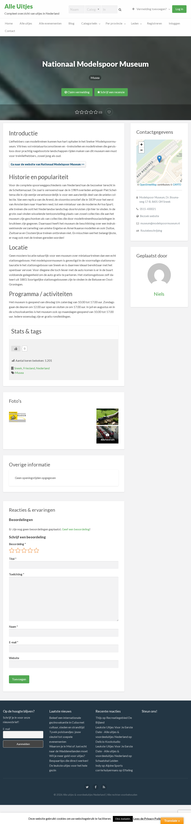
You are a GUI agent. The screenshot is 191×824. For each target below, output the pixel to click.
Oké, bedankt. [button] (123, 818)
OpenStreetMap (148, 184)
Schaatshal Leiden (107, 760)
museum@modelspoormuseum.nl (160, 223)
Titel (12, 558)
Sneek (18, 368)
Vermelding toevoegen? (151, 9)
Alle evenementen (50, 23)
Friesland (29, 368)
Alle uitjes (26, 23)
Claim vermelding (78, 92)
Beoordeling (17, 544)
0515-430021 (148, 209)
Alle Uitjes (18, 6)
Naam (13, 626)
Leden (135, 23)
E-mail (13, 642)
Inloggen (174, 23)
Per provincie (114, 23)
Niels (159, 294)
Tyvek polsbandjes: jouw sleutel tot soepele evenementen (65, 736)
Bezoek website (149, 216)
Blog (71, 23)
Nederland (43, 368)
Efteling (128, 770)
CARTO (177, 184)
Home (9, 23)
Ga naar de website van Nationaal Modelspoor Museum (46, 164)
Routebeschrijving (151, 230)
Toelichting (16, 574)
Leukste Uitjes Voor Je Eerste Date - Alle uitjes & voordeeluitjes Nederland (114, 731)
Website (14, 658)
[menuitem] (150, 9)
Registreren (154, 23)
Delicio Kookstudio (108, 741)
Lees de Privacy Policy (148, 818)
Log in (179, 9)
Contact (10, 31)
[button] (159, 159)
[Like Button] (16, 348)
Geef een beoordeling (76, 529)
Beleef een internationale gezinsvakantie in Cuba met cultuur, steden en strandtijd (66, 722)
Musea (95, 77)
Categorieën (89, 23)
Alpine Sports (114, 765)
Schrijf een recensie (112, 92)
